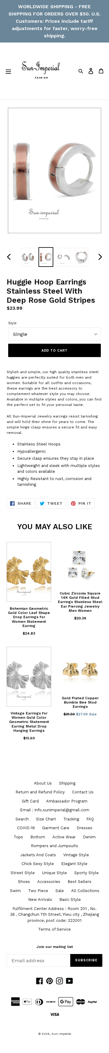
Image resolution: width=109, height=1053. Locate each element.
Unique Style (54, 873)
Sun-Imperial (61, 1033)
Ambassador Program (67, 801)
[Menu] (8, 71)
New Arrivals (40, 899)
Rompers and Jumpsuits (54, 845)
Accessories (48, 881)
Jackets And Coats (38, 855)
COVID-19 (26, 828)
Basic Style (70, 899)
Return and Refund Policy (40, 792)
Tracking (71, 819)
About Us (43, 783)
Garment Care (55, 828)
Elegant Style (74, 863)
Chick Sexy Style (37, 863)
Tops (18, 837)
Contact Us (83, 792)
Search (22, 819)
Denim (89, 837)
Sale (59, 890)
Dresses (84, 828)
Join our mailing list (54, 947)
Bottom (37, 837)
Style (12, 323)
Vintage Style (76, 855)
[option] (28, 257)
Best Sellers (79, 881)
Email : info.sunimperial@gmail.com (54, 810)
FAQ (90, 819)
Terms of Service (54, 929)
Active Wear (64, 837)
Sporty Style (86, 873)
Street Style (23, 873)
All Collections (85, 890)
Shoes (24, 881)
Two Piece (38, 890)
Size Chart (46, 819)
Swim (15, 890)
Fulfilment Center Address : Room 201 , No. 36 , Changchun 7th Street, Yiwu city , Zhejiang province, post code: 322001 (54, 914)
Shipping (67, 783)
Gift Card (30, 801)
